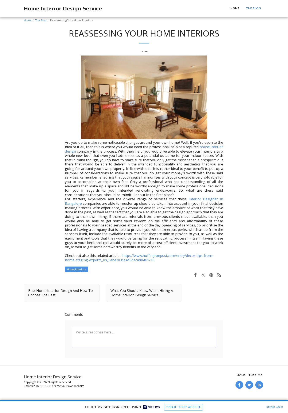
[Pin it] (211, 274)
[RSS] (219, 274)
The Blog (40, 20)
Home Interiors (76, 269)
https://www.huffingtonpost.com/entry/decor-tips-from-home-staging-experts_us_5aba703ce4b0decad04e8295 (139, 257)
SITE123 (45, 386)
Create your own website (68, 386)
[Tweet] (203, 274)
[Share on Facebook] (195, 274)
